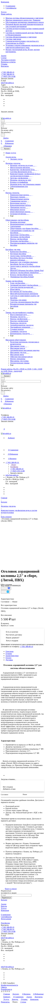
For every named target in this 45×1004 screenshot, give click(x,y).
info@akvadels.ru (7, 83)
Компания (5, 910)
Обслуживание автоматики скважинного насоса (25, 22)
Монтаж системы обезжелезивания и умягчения (24, 18)
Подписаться (6, 898)
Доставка (9, 660)
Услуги (3, 908)
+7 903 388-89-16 (7, 72)
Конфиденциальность (9, 985)
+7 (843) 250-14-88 (8, 76)
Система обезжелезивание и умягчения (21, 37)
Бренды (4, 906)
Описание (10, 651)
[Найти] (3, 135)
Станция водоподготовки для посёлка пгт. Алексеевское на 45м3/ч (22, 42)
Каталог (4, 900)
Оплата (8, 658)
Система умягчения (13, 39)
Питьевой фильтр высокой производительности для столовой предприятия (24, 25)
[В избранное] (6, 588)
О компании (10, 6)
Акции (3, 904)
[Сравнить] (5, 592)
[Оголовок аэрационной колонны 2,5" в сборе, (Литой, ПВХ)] (23, 543)
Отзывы (9, 654)
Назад (13, 465)
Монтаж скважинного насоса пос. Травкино (23, 20)
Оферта (4, 987)
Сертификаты (11, 8)
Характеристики (12, 656)
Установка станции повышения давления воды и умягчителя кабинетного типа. (25, 46)
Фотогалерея (6, 919)
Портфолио (5, 923)
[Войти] (2, 426)
